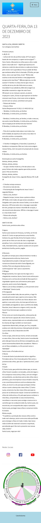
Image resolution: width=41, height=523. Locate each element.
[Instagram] (8, 455)
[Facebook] (20, 455)
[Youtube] (33, 455)
